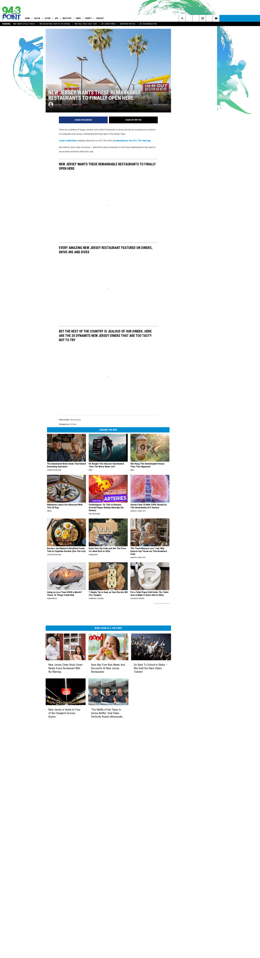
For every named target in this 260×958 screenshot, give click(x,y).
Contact (100, 18)
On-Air (37, 18)
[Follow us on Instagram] (202, 18)
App (56, 18)
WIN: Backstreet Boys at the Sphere (54, 24)
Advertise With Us (127, 24)
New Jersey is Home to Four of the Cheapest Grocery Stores (64, 713)
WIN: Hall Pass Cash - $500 (85, 24)
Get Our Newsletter (148, 24)
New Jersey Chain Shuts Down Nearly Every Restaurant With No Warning (65, 668)
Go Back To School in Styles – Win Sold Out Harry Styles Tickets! (151, 668)
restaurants (75, 420)
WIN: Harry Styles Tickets (24, 24)
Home (27, 18)
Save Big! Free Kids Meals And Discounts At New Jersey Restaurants (108, 668)
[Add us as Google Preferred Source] (189, 18)
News (78, 18)
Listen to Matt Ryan (68, 140)
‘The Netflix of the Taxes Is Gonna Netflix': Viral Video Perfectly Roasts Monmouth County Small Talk (106, 713)
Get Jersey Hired (108, 24)
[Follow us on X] (209, 18)
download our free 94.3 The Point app (133, 140)
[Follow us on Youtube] (216, 18)
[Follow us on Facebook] (195, 18)
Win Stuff (67, 18)
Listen (47, 18)
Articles (73, 424)
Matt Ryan (58, 105)
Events (88, 18)
